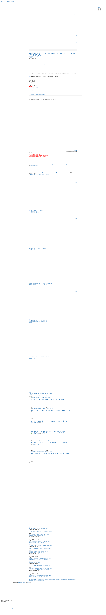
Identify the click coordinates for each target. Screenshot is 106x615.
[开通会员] (6, 608)
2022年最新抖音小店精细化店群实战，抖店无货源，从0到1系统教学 (40, 93)
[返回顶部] (13, 608)
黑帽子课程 (61, 579)
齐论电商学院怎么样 (41, 579)
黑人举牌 (72, 579)
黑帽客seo (59, 579)
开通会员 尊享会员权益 (76, 14)
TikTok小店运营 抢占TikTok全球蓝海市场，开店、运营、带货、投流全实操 (39, 569)
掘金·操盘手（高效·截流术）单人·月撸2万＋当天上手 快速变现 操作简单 (51, 421)
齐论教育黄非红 (46, 579)
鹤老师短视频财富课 (41, 580)
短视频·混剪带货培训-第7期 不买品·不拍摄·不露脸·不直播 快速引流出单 (38, 576)
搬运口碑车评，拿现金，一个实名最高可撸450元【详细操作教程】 (49, 443)
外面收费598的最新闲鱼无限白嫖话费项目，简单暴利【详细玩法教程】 (50, 410)
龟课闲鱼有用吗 (31, 579)
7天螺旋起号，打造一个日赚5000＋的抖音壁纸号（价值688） (48, 399)
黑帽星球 (56, 579)
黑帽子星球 (64, 579)
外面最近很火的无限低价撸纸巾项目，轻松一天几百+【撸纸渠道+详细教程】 (41, 92)
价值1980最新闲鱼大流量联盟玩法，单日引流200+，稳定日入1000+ (50, 453)
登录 (46, 494)
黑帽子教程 (67, 579)
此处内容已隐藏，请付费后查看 (34, 87)
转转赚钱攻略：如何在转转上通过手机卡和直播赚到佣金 (36, 552)
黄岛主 (30, 580)
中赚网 (14, 581)
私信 (44, 64)
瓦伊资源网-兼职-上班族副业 (22, 582)
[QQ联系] (22, 601)
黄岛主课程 (75, 579)
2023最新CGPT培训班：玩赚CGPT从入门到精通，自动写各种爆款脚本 (38, 555)
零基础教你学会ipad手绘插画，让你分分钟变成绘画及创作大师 (39, 94)
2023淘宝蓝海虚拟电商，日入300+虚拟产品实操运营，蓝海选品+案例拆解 (39, 572)
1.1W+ (43, 172)
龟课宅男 (37, 579)
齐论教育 (54, 579)
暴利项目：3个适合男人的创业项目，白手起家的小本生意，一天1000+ (38, 559)
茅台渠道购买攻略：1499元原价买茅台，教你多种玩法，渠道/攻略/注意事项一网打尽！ (52, 54)
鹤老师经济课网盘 (33, 580)
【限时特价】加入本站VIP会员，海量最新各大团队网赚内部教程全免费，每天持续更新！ (40, 545)
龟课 (38, 579)
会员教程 (34, 50)
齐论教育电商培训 (51, 579)
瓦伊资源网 (30, 57)
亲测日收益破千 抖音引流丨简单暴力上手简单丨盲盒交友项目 (48, 432)
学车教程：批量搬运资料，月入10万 (34, 538)
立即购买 (75, 150)
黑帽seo (70, 579)
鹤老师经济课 (37, 580)
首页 (31, 50)
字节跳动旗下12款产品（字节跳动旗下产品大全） (35, 562)
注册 (60, 494)
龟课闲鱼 (34, 579)
